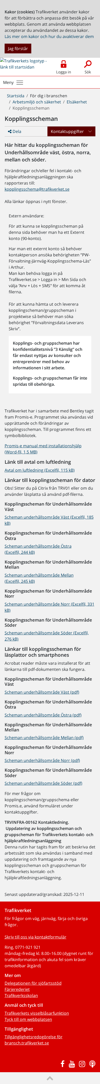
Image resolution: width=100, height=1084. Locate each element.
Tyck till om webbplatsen (28, 1019)
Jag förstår (18, 48)
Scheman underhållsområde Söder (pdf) (43, 783)
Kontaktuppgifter (67, 131)
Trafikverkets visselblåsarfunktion (37, 1013)
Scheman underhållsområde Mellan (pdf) (44, 737)
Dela (16, 131)
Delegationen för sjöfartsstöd (33, 983)
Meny (8, 82)
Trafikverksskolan (21, 995)
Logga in (63, 71)
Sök (88, 71)
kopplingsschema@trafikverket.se (37, 189)
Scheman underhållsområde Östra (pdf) (43, 715)
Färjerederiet (17, 989)
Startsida (15, 96)
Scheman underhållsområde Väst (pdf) (42, 692)
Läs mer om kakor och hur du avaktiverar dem (49, 36)
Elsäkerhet (77, 102)
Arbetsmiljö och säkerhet (37, 102)
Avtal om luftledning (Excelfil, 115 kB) (40, 470)
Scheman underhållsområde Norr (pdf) (42, 760)
